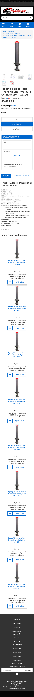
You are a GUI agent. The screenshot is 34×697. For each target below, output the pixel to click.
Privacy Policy (17, 652)
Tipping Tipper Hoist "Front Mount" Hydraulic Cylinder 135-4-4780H (17, 401)
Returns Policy (17, 656)
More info (13, 105)
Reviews (25, 174)
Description (6, 176)
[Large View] (4, 77)
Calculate (17, 156)
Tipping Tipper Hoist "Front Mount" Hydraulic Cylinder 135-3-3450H (17, 447)
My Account (17, 623)
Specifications (17, 176)
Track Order (17, 627)
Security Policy (17, 660)
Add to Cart (18, 124)
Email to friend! (16, 98)
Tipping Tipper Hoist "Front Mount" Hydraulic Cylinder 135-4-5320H (17, 586)
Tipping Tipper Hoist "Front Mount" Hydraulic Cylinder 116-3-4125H (17, 355)
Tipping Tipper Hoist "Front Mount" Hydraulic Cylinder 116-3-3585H (17, 540)
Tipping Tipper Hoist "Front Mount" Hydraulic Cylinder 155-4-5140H (17, 494)
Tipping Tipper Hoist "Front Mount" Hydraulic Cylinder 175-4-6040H (17, 309)
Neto (23, 688)
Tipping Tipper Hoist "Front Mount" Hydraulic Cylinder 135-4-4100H (17, 262)
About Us (17, 638)
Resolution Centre (17, 631)
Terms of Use (17, 648)
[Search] (31, 18)
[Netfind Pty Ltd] (17, 10)
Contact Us (17, 642)
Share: (4, 98)
